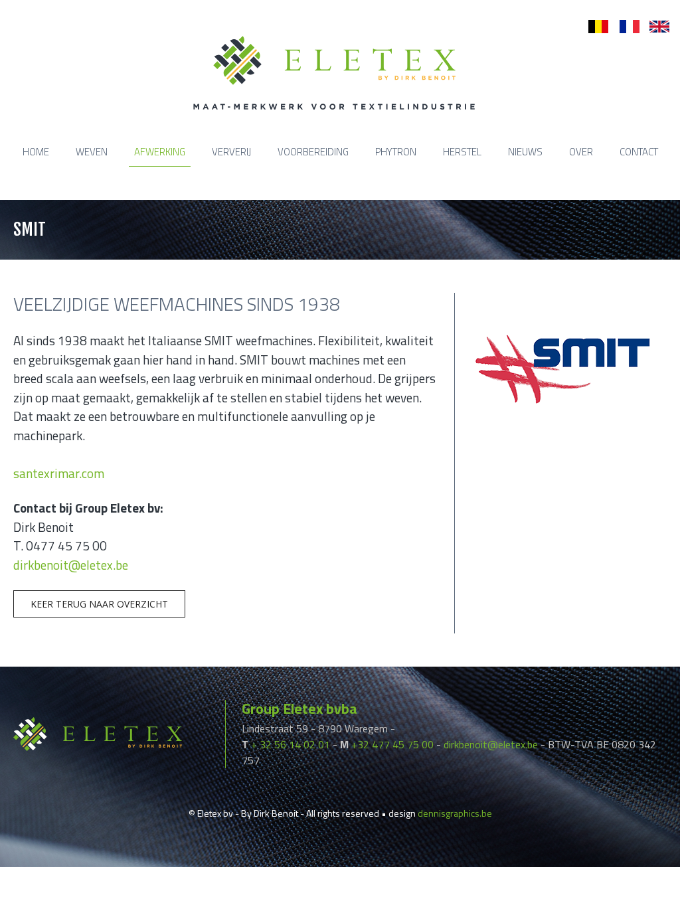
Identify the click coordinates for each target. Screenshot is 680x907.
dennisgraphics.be (455, 813)
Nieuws (525, 151)
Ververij (231, 151)
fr (623, 27)
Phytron (395, 151)
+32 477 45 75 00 (392, 744)
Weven (92, 151)
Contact (639, 151)
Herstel (462, 151)
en (654, 27)
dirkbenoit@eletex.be (70, 564)
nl (592, 27)
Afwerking (159, 151)
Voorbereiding (313, 151)
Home (36, 151)
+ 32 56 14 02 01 (290, 744)
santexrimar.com (58, 473)
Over (581, 151)
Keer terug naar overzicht (99, 604)
